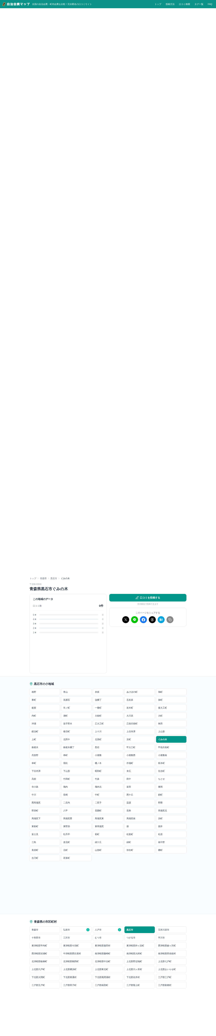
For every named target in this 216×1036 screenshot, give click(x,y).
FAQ (210, 4)
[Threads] (152, 619)
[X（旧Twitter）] (125, 619)
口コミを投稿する (150, 597)
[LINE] (134, 619)
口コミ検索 (184, 4)
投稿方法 (170, 4)
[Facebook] (143, 619)
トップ (158, 4)
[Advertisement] (108, 553)
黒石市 (53, 578)
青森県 (43, 578)
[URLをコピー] (170, 619)
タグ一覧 (198, 4)
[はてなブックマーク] (161, 619)
